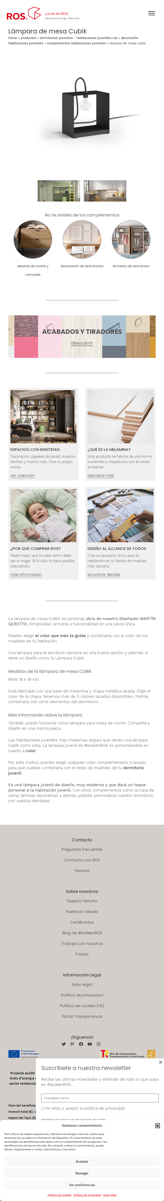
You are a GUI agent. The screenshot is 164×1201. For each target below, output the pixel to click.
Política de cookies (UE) (82, 1005)
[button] (157, 1125)
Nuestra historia (82, 901)
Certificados (82, 922)
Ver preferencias (82, 1185)
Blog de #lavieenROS (82, 933)
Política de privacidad (87, 1195)
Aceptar (82, 1161)
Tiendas (82, 870)
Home (12, 38)
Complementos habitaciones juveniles (76, 43)
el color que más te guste (60, 635)
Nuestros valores (82, 911)
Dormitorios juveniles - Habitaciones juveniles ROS (78, 38)
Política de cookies (59, 1195)
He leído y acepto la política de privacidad (85, 1108)
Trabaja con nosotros (82, 943)
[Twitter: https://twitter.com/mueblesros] (63, 1044)
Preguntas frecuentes (82, 849)
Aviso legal (109, 1195)
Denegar (82, 1173)
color (31, 750)
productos (28, 38)
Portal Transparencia (82, 1016)
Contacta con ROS (82, 860)
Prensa (82, 954)
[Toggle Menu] (151, 13)
